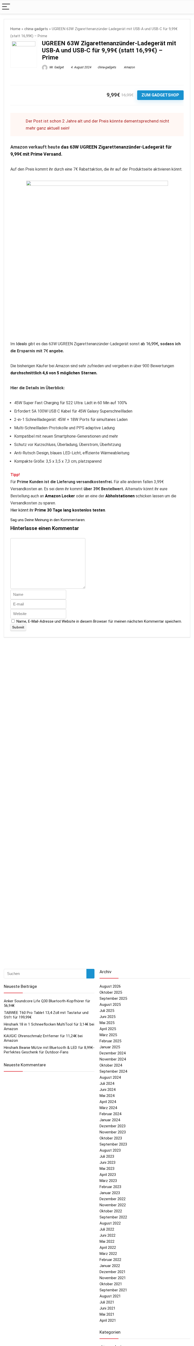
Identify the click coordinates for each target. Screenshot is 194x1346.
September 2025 (113, 998)
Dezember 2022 (113, 1199)
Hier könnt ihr (57, 510)
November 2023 (113, 1132)
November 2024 (113, 1059)
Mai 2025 (107, 1023)
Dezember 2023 (113, 1126)
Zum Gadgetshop (160, 95)
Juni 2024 (107, 1089)
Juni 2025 (107, 1016)
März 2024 (108, 1108)
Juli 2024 (107, 1083)
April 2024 (108, 1101)
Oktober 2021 (111, 1284)
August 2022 (110, 1223)
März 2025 (108, 1035)
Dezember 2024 (113, 1053)
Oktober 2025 (111, 992)
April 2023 (108, 1174)
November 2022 (113, 1205)
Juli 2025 (107, 1010)
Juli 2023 (107, 1156)
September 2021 (113, 1290)
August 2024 (110, 1077)
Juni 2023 (107, 1162)
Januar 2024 (110, 1120)
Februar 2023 (110, 1187)
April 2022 (108, 1247)
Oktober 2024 (111, 1065)
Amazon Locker (60, 496)
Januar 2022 (110, 1265)
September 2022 (113, 1217)
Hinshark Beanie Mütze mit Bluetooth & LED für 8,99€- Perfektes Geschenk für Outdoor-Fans (49, 1049)
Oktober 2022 (111, 1211)
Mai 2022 (107, 1241)
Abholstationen (120, 496)
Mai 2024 (107, 1095)
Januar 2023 (110, 1193)
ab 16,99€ (149, 343)
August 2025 (110, 1004)
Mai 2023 (107, 1168)
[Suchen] (90, 973)
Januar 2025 (110, 1047)
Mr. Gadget (56, 67)
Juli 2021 (107, 1302)
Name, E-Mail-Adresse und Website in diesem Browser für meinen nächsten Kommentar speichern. (99, 621)
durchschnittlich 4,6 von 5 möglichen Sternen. (53, 373)
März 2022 (108, 1253)
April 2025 (108, 1029)
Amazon (129, 67)
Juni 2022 (107, 1235)
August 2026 (110, 986)
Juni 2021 (107, 1308)
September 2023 (113, 1144)
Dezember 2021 (113, 1272)
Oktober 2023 (111, 1138)
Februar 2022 (110, 1259)
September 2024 (113, 1071)
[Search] (186, 7)
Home (15, 29)
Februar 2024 (110, 1114)
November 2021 (113, 1278)
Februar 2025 (110, 1041)
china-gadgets (36, 29)
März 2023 (108, 1180)
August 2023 (110, 1150)
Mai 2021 (107, 1314)
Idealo (21, 343)
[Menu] (6, 7)
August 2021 (110, 1296)
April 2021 (108, 1320)
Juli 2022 (107, 1229)
